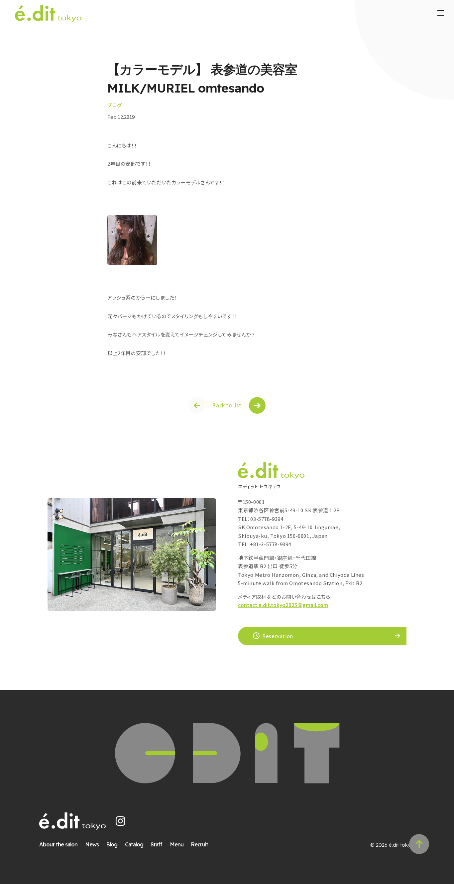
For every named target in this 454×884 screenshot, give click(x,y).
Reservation (277, 635)
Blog (111, 844)
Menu (176, 844)
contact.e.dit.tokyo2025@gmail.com (283, 604)
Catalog (134, 844)
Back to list (226, 405)
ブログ (114, 105)
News (92, 844)
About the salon (58, 844)
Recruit (199, 844)
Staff (156, 844)
